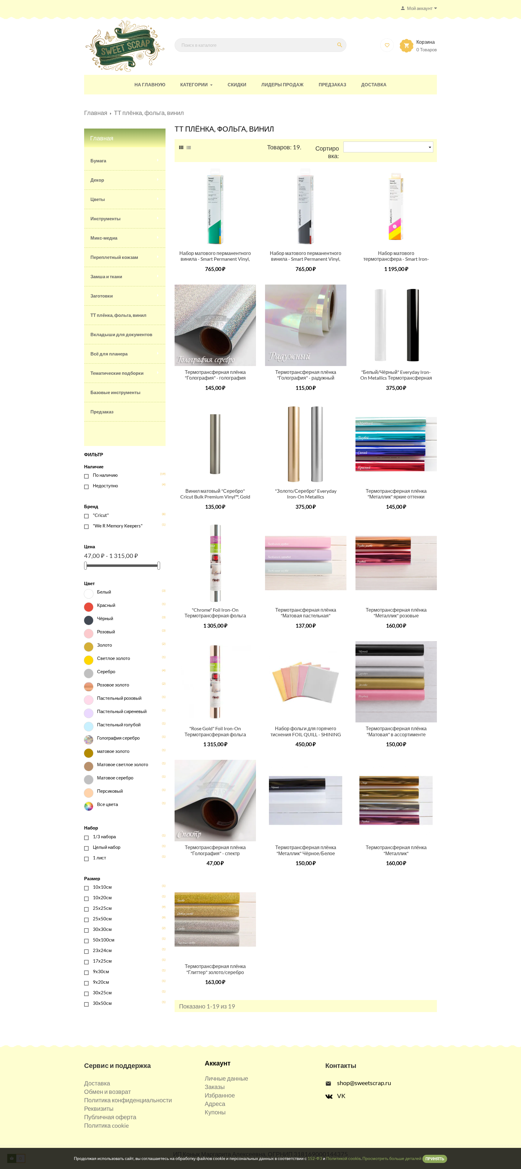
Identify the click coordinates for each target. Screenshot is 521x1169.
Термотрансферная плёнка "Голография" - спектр (215, 850)
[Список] (189, 147)
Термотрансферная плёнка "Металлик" (396, 850)
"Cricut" (125, 515)
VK (341, 1095)
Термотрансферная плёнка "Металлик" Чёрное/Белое (305, 850)
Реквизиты (98, 1108)
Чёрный (127, 618)
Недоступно (125, 485)
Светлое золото (127, 658)
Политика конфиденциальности (128, 1100)
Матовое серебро (127, 777)
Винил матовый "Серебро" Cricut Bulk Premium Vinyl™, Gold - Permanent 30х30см (215, 497)
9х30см (125, 971)
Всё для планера (109, 353)
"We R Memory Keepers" (125, 525)
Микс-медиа (103, 237)
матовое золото (127, 751)
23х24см (125, 950)
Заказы (215, 1086)
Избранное (220, 1095)
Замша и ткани (106, 276)
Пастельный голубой (127, 724)
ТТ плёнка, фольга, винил (118, 315)
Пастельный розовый (127, 698)
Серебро (127, 671)
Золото (127, 645)
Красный (127, 605)
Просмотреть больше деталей (392, 1158)
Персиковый (127, 791)
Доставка (97, 1083)
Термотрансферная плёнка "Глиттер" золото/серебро (215, 969)
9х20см (125, 982)
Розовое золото (127, 684)
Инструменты (105, 218)
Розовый (127, 631)
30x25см (125, 992)
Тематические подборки (117, 373)
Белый (127, 591)
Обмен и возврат (107, 1091)
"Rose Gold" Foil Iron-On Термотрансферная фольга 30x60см (215, 734)
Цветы (97, 199)
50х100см (125, 939)
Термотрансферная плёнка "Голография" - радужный (305, 375)
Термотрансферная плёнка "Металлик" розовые (396, 613)
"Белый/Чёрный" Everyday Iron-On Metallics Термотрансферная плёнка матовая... (396, 378)
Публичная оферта (110, 1116)
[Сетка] (181, 147)
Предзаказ (101, 411)
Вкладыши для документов (121, 334)
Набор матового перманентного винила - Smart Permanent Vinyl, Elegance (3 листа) (305, 259)
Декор (97, 180)
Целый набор (125, 847)
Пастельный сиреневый (127, 711)
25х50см (125, 918)
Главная (101, 138)
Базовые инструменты (115, 392)
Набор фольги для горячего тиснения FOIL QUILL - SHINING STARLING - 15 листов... (305, 734)
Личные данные (226, 1078)
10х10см (125, 887)
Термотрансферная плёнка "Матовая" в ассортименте (396, 731)
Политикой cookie (343, 1158)
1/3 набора (125, 836)
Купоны (215, 1112)
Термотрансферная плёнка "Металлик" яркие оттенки (396, 494)
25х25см (125, 908)
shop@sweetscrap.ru (364, 1082)
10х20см (125, 897)
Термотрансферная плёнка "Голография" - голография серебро (215, 378)
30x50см (125, 1003)
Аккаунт (218, 1063)
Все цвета (127, 804)
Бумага (98, 160)
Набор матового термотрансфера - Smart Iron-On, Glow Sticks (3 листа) (396, 259)
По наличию (125, 475)
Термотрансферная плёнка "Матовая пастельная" (305, 613)
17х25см (125, 961)
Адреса (215, 1103)
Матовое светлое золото (127, 764)
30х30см (125, 929)
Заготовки (101, 295)
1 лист (125, 857)
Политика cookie (106, 1125)
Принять (434, 1158)
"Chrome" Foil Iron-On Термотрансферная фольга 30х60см (215, 616)
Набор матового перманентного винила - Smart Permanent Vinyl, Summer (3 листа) (215, 259)
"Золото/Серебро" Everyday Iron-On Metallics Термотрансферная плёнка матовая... (305, 499)
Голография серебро (127, 738)
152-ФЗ (315, 1158)
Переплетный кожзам (114, 257)
